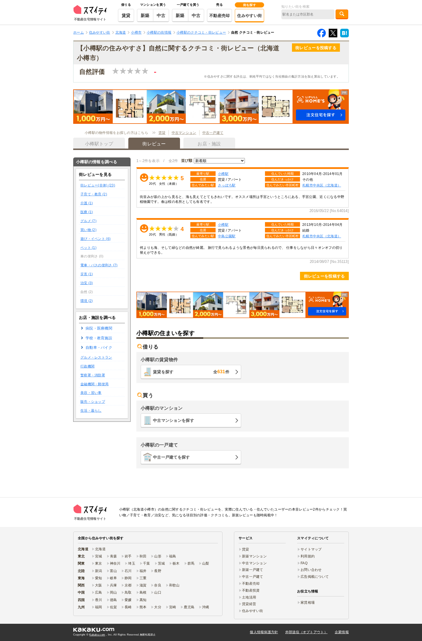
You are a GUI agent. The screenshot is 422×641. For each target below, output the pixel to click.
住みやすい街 (249, 15)
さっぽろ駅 (226, 185)
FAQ (304, 563)
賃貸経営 (249, 604)
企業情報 (342, 632)
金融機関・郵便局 (94, 384)
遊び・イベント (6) (95, 239)
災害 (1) (86, 274)
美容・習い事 (91, 393)
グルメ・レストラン (96, 357)
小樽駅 (223, 174)
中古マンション (184, 133)
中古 (161, 15)
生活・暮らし (91, 411)
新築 (145, 15)
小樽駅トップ (99, 143)
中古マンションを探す (173, 420)
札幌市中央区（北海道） (321, 185)
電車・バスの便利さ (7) (99, 265)
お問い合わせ (311, 570)
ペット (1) (88, 248)
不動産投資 (251, 590)
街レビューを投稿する (315, 47)
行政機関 (87, 366)
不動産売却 (219, 15)
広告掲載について (315, 577)
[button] (211, 106)
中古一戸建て (213, 133)
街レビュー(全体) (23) (97, 185)
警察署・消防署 (92, 375)
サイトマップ (311, 549)
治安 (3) (86, 283)
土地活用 (249, 597)
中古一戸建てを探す (171, 457)
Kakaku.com (97, 634)
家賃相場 (308, 602)
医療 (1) (86, 212)
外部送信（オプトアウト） (306, 632)
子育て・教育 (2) (93, 194)
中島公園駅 (226, 236)
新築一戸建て (252, 570)
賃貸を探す (191, 371)
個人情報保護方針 (264, 632)
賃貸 (126, 15)
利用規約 (308, 556)
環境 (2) (86, 301)
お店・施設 (209, 143)
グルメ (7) (88, 221)
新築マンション (254, 556)
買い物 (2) (88, 230)
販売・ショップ (92, 402)
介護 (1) (86, 203)
